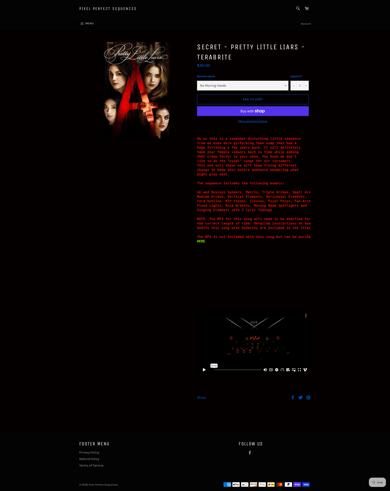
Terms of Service (91, 465)
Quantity (296, 76)
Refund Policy (89, 459)
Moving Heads (206, 76)
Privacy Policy (89, 452)
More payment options (252, 121)
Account (306, 23)
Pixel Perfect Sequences (108, 8)
